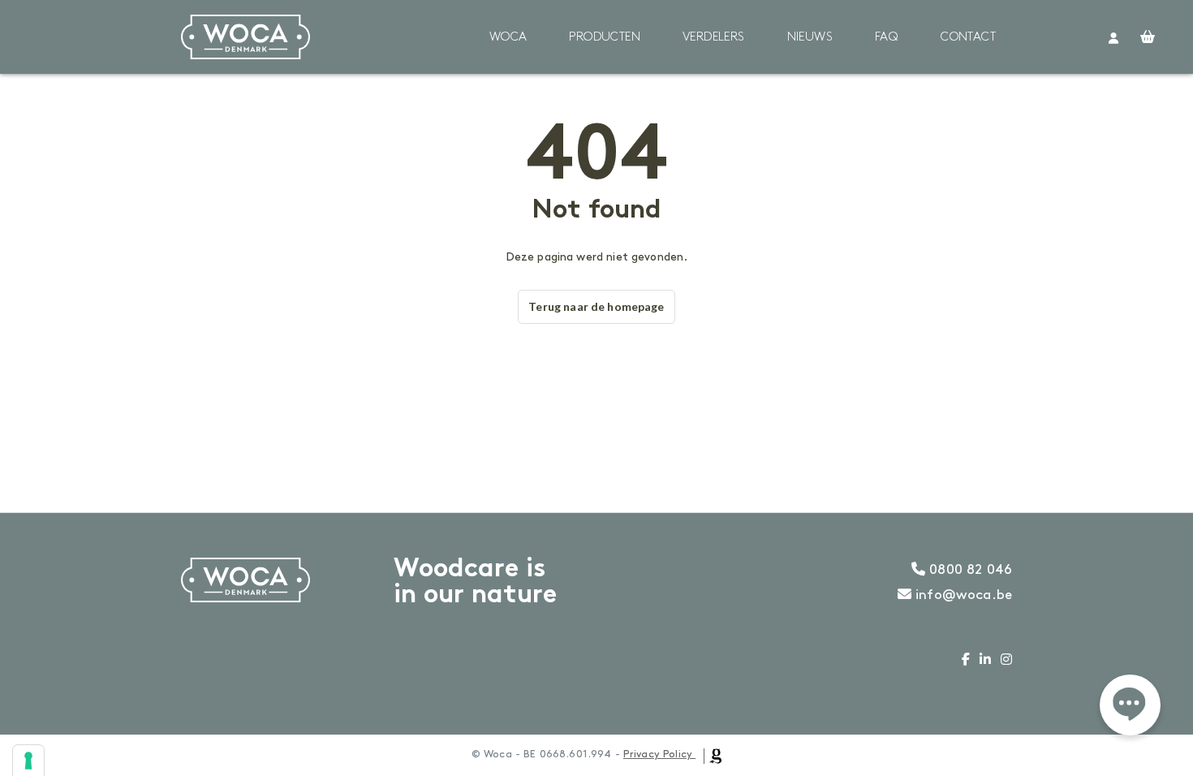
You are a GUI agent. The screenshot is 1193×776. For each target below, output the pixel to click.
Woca (508, 37)
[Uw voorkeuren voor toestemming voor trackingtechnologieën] (28, 760)
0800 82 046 (968, 569)
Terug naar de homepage (596, 306)
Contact (968, 37)
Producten (604, 37)
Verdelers (714, 37)
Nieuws (810, 37)
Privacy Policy (657, 754)
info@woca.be (961, 594)
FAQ (886, 37)
